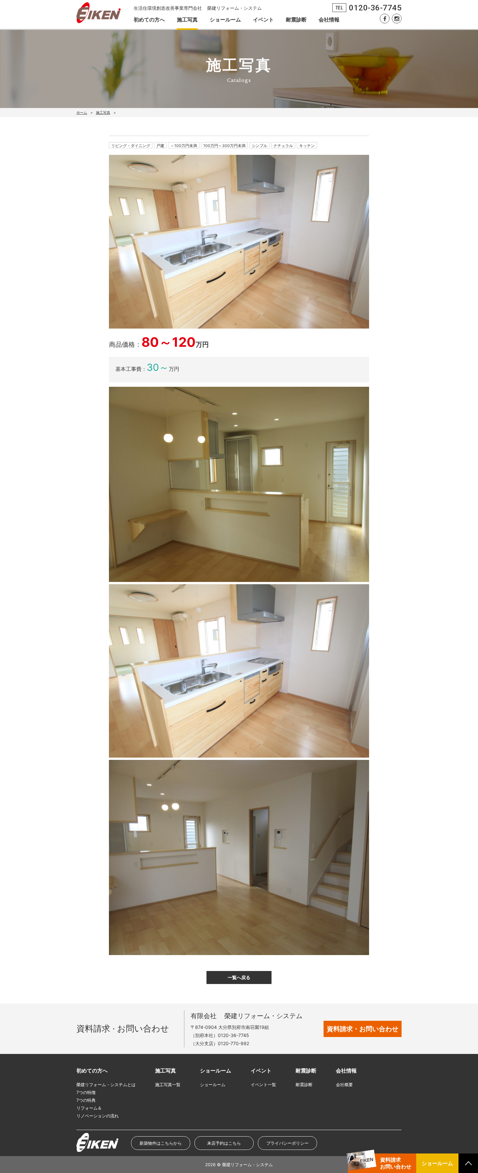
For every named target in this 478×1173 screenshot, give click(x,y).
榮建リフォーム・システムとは (106, 1084)
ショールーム (225, 19)
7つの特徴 (86, 1092)
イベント (263, 19)
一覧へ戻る (239, 977)
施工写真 (187, 19)
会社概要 (344, 1084)
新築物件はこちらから (160, 1143)
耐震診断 (296, 19)
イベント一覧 (263, 1084)
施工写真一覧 (167, 1084)
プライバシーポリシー (287, 1143)
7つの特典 (86, 1100)
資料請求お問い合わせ (395, 1163)
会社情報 (329, 19)
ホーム (81, 112)
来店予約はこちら (224, 1143)
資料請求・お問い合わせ (362, 1029)
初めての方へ (149, 19)
